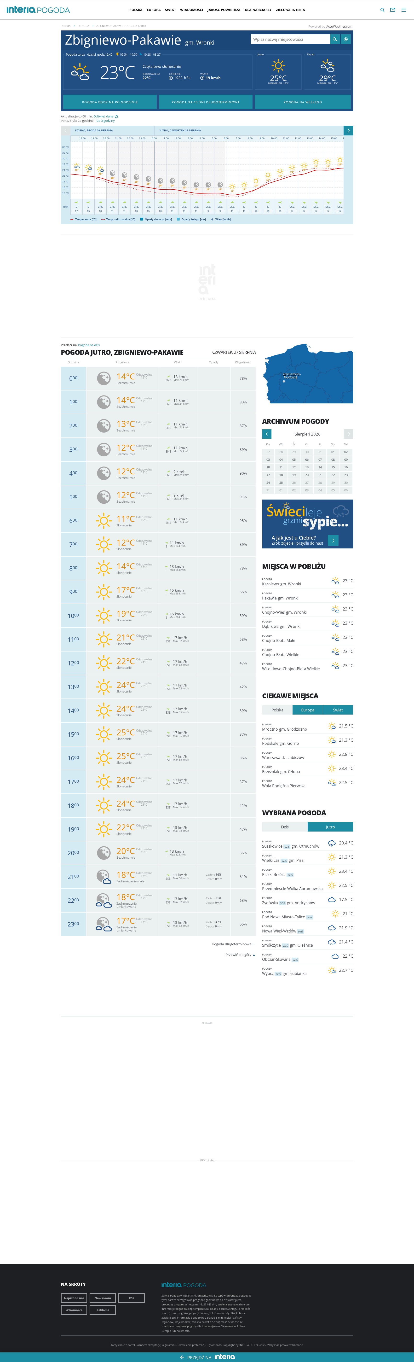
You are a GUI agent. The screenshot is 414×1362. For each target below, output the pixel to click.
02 (346, 452)
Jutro (261, 54)
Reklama (103, 1310)
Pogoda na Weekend (303, 102)
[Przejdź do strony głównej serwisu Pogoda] (53, 10)
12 (294, 467)
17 (268, 475)
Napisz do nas (74, 1298)
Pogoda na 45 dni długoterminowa (206, 102)
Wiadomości (191, 9)
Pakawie (280, 596)
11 (281, 467)
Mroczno (284, 727)
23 (346, 475)
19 (294, 475)
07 (320, 459)
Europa (154, 9)
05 (294, 459)
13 (307, 467)
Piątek (311, 54)
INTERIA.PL (246, 1345)
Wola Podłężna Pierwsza (283, 783)
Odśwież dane (103, 116)
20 (307, 475)
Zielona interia (290, 9)
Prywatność (214, 1345)
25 (281, 482)
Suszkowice (290, 844)
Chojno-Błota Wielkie (280, 652)
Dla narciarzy (258, 9)
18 (281, 475)
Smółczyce (287, 943)
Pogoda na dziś (89, 345)
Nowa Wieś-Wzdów (282, 929)
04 (281, 459)
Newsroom (103, 1298)
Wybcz (284, 971)
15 (333, 467)
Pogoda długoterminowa (231, 944)
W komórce (74, 1310)
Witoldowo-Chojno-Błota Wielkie (291, 666)
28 (281, 452)
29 (294, 452)
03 (268, 459)
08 (333, 459)
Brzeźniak (281, 769)
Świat (170, 9)
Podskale (280, 741)
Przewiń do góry (238, 954)
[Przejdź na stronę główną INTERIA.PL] (21, 10)
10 (268, 467)
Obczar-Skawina (280, 957)
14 (320, 467)
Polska (136, 9)
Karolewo (281, 582)
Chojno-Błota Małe (278, 638)
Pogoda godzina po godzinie (110, 102)
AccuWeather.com (339, 26)
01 (333, 452)
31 (320, 452)
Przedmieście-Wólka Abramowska (292, 887)
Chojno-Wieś (284, 610)
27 (268, 452)
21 (320, 475)
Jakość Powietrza (224, 9)
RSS (131, 1298)
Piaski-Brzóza (277, 872)
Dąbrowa (281, 624)
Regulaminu (168, 1345)
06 (307, 459)
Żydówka (288, 900)
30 (307, 452)
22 (333, 475)
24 (268, 482)
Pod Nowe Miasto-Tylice (287, 915)
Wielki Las (282, 858)
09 (346, 459)
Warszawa (283, 755)
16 (346, 467)
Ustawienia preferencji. (192, 1345)
